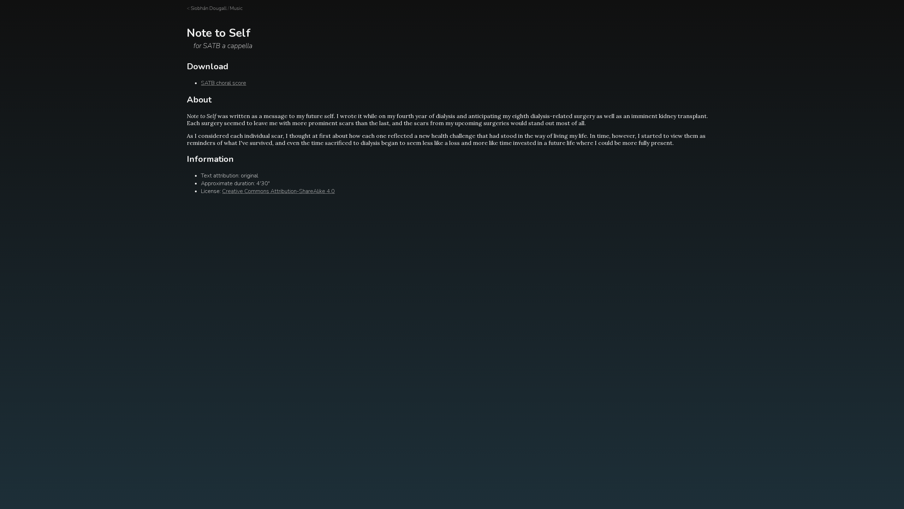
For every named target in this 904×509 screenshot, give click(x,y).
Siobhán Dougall (209, 8)
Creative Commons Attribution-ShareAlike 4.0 (278, 191)
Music (236, 8)
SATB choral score (223, 83)
